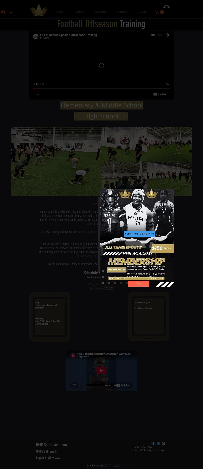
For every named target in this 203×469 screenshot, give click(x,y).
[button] (138, 284)
